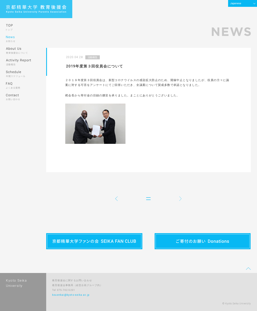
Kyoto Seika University (16, 283)
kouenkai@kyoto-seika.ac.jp (70, 294)
